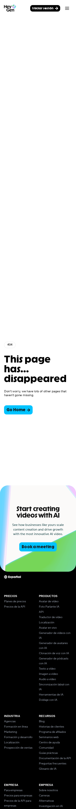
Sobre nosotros (48, 790)
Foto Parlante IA (49, 607)
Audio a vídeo (47, 679)
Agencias (10, 721)
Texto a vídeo (47, 669)
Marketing (10, 732)
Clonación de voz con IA (54, 653)
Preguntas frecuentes (52, 763)
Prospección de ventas (18, 748)
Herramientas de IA (51, 695)
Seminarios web (49, 737)
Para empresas (13, 790)
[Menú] (67, 8)
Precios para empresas (18, 795)
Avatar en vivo (48, 628)
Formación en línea (16, 727)
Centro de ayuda (49, 742)
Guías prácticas (48, 753)
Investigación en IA (51, 806)
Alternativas (46, 801)
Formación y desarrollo (18, 737)
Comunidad (46, 748)
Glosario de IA (48, 769)
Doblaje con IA (48, 700)
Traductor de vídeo (50, 617)
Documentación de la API (55, 758)
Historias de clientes (51, 727)
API (41, 612)
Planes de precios (15, 601)
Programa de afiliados (52, 732)
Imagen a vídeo (48, 674)
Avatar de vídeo (49, 601)
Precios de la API (14, 607)
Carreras (44, 795)
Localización (46, 622)
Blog (42, 721)
